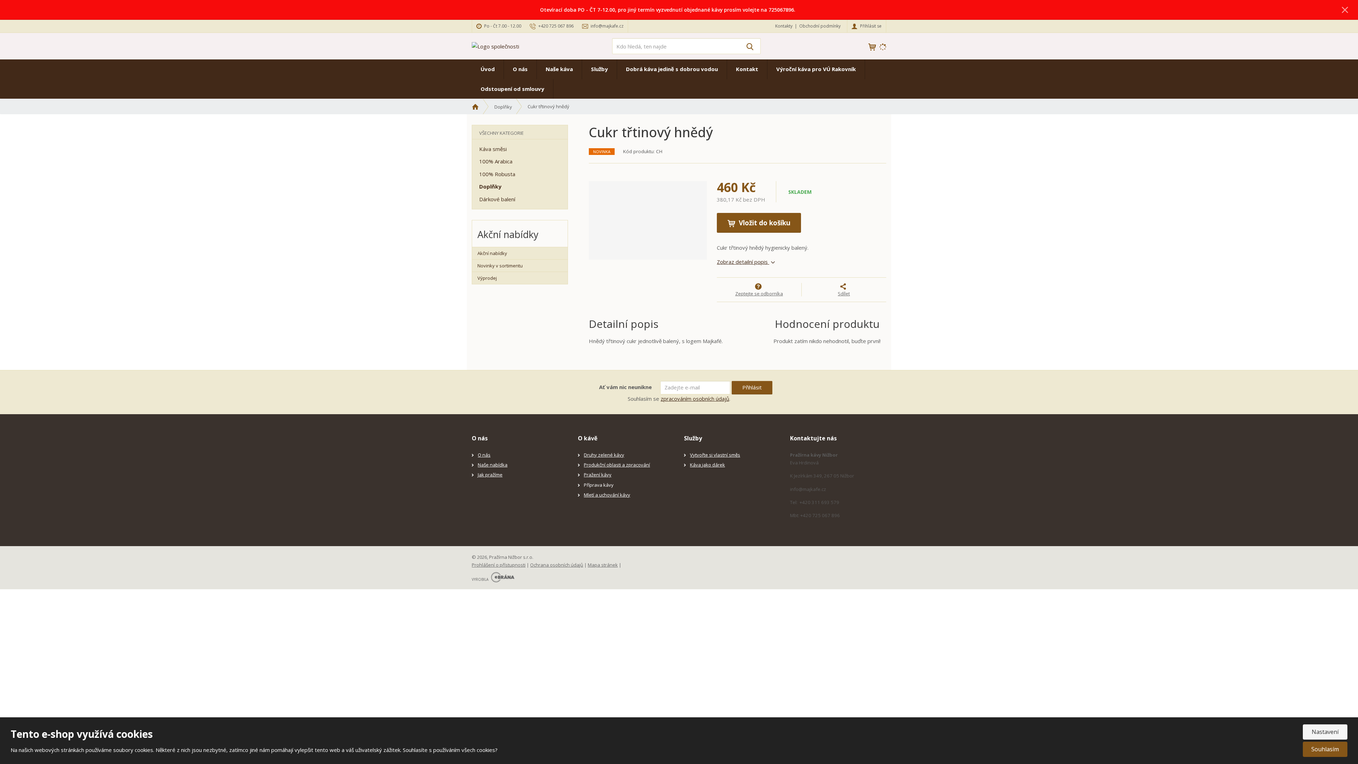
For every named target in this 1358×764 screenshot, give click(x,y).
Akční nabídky (492, 253)
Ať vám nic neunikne (625, 386)
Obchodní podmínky (820, 26)
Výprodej (487, 278)
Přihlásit (752, 387)
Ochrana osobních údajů (556, 565)
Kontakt (747, 69)
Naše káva (559, 69)
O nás (520, 69)
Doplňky (490, 186)
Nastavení (1325, 732)
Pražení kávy (597, 474)
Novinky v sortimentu (500, 265)
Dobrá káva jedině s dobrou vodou (672, 69)
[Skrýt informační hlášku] (1345, 9)
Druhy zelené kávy (604, 455)
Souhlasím (1325, 749)
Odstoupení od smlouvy (512, 88)
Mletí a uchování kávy (607, 495)
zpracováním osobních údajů (695, 398)
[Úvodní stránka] (495, 45)
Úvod (488, 69)
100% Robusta (497, 174)
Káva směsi (493, 148)
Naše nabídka (492, 465)
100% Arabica (495, 161)
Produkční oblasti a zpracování (617, 465)
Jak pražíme (490, 474)
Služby (599, 69)
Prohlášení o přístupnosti (499, 565)
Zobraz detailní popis (743, 261)
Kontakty (784, 26)
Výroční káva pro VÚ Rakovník (816, 69)
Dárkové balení (497, 199)
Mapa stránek (603, 565)
